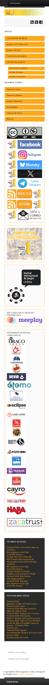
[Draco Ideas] (16, 341)
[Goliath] (16, 481)
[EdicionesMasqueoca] (16, 395)
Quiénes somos (14, 89)
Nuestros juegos (14, 95)
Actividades (12, 107)
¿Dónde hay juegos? (16, 62)
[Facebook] (24, 144)
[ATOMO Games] (19, 385)
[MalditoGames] (16, 452)
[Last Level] (16, 415)
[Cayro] (16, 491)
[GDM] (16, 432)
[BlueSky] (24, 165)
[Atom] (24, 204)
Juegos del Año (14, 50)
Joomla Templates (26, 674)
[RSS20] (24, 194)
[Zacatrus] (24, 522)
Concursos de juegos (17, 56)
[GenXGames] (16, 442)
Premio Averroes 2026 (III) (19, 557)
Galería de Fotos (14, 113)
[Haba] (16, 510)
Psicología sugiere (15, 579)
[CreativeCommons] (24, 133)
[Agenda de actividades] (24, 244)
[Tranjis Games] (16, 471)
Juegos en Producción (17, 44)
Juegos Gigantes (14, 101)
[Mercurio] (16, 350)
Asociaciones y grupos (18, 68)
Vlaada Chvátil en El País (18, 571)
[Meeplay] (24, 320)
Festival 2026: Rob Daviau (19, 576)
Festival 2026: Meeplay (17, 581)
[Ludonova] (16, 359)
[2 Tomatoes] (16, 368)
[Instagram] (24, 155)
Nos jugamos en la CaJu (18, 552)
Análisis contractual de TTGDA (21, 574)
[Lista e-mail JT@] (24, 215)
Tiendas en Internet (17, 76)
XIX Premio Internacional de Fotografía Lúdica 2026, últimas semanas (22, 561)
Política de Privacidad (18, 659)
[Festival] (24, 285)
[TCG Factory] (16, 501)
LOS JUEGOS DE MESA (17, 38)
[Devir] (16, 377)
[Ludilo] (16, 423)
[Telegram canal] (24, 183)
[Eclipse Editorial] (16, 405)
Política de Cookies (17, 652)
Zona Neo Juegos (15, 555)
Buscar (10, 119)
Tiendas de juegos (16, 72)
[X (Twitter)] (24, 173)
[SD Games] (16, 461)
